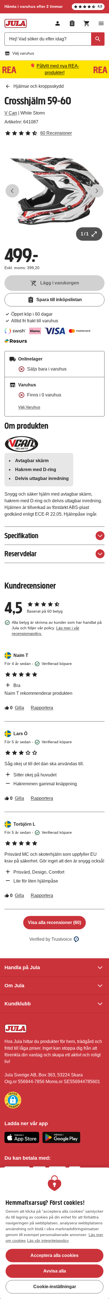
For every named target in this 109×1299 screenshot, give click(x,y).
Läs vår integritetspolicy (48, 1240)
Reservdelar (20, 553)
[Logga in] (57, 23)
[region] (54, 1233)
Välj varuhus (23, 53)
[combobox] (54, 39)
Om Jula (14, 985)
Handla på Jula (22, 967)
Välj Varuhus (29, 407)
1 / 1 (85, 233)
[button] (12, 1100)
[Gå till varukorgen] (86, 23)
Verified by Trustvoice (50, 939)
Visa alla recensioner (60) (54, 922)
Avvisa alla (54, 1271)
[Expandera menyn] (101, 23)
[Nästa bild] (96, 191)
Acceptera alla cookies (54, 1255)
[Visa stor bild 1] (54, 191)
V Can (10, 113)
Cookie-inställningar (54, 1286)
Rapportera (42, 707)
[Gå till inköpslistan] (72, 23)
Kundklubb (17, 1003)
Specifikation (21, 535)
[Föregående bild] (12, 191)
